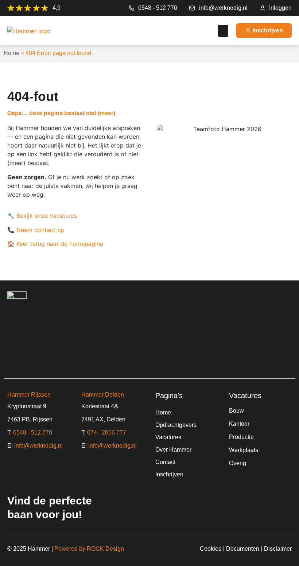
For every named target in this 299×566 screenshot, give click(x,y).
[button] (223, 31)
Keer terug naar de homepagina (59, 243)
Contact (165, 462)
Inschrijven (169, 474)
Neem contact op (40, 229)
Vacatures (168, 437)
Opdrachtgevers (176, 425)
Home (11, 53)
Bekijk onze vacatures (46, 215)
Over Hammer (173, 450)
